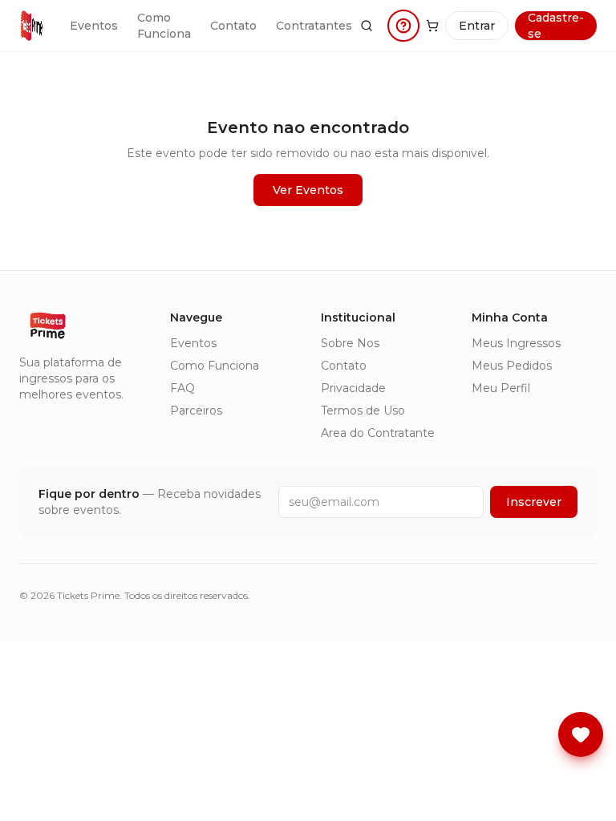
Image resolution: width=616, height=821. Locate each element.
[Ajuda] (403, 26)
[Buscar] (366, 25)
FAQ (182, 388)
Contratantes (314, 25)
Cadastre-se (556, 25)
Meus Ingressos (516, 343)
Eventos (94, 25)
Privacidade (353, 388)
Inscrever (533, 502)
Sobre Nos (350, 343)
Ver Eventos (308, 190)
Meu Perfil (501, 388)
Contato (233, 25)
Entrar (477, 25)
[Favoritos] (580, 734)
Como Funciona (164, 25)
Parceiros (196, 410)
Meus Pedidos (512, 365)
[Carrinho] (432, 25)
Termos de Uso (363, 410)
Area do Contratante (378, 433)
